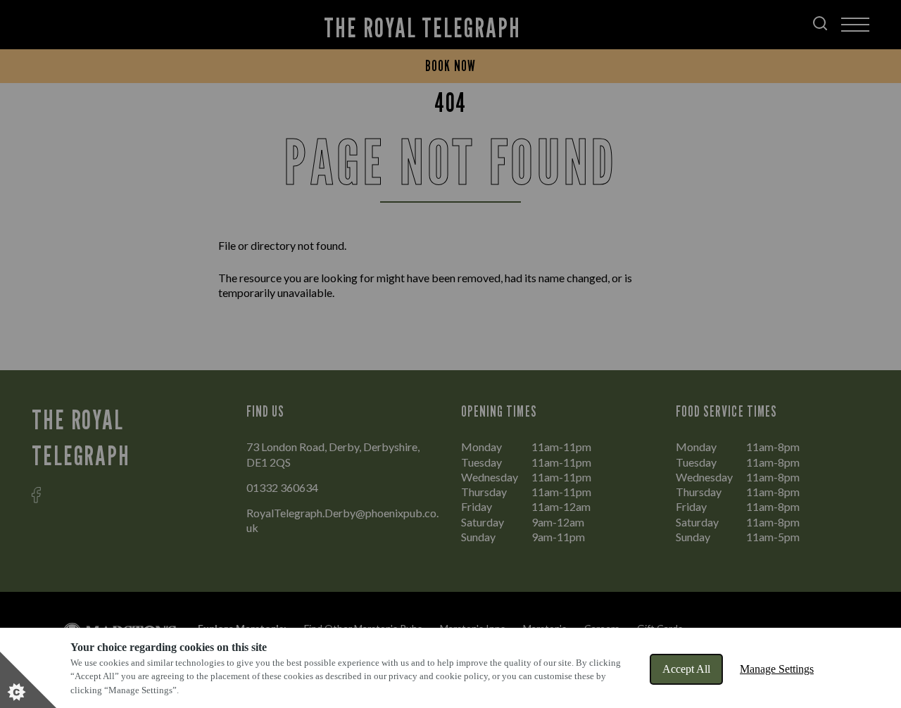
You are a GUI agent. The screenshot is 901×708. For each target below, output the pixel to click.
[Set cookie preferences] (28, 680)
